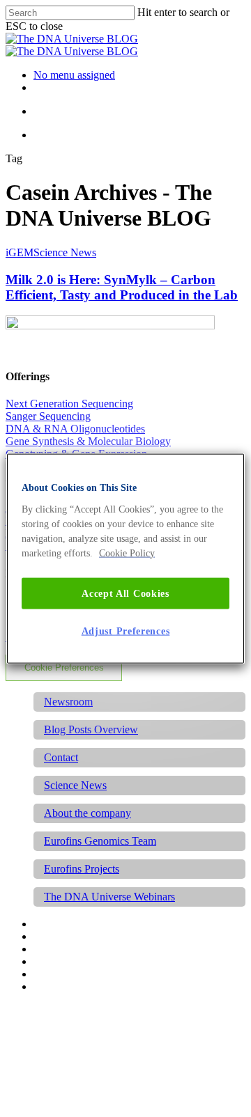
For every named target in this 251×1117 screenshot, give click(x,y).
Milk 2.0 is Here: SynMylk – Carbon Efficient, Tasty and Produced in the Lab (122, 287)
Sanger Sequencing (48, 416)
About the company (87, 813)
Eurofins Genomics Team (100, 841)
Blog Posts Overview (91, 729)
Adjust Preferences (126, 631)
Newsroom (68, 702)
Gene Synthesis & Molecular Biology (88, 441)
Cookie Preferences (64, 667)
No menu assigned (74, 75)
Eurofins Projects (81, 869)
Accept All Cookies (125, 593)
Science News (64, 252)
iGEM (19, 252)
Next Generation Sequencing (69, 403)
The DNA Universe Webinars (109, 897)
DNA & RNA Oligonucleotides (75, 429)
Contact (61, 757)
